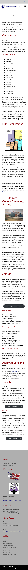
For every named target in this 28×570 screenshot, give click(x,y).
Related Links (5, 191)
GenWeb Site (14, 371)
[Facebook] (24, 1)
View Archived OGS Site (14, 438)
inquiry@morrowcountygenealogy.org (12, 531)
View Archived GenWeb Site (14, 406)
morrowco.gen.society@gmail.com (12, 500)
